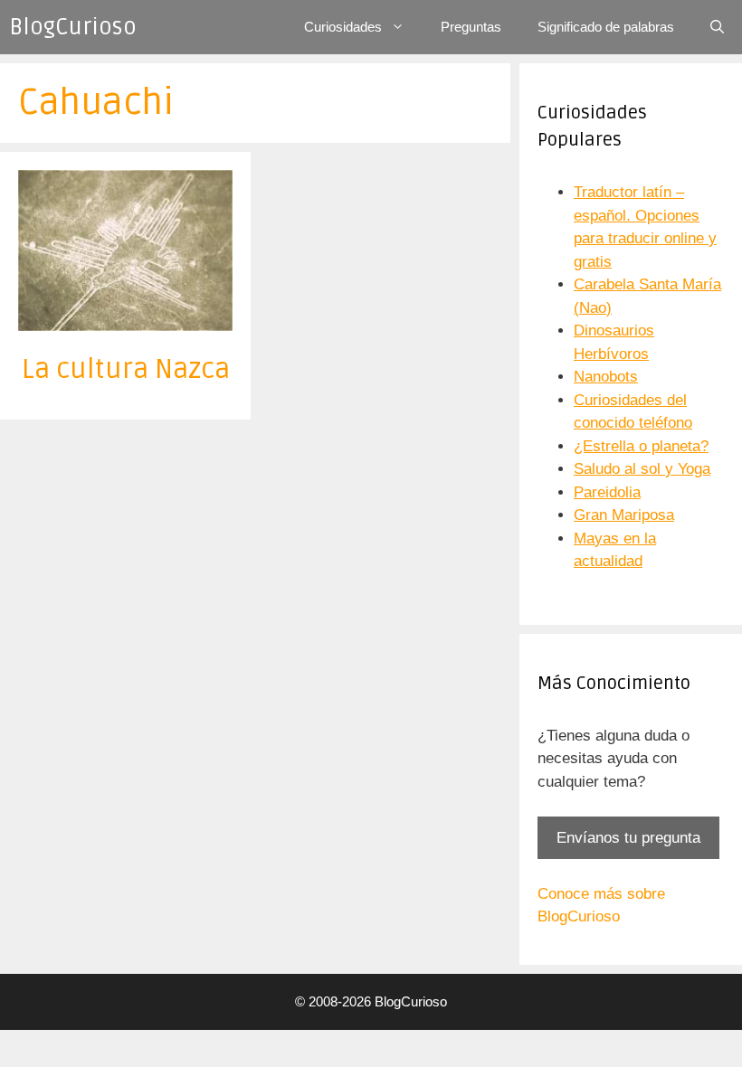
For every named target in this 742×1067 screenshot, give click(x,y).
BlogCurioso (73, 27)
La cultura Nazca (126, 369)
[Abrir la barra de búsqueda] (717, 27)
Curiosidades (343, 26)
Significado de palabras (605, 26)
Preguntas (471, 26)
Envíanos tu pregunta (628, 837)
